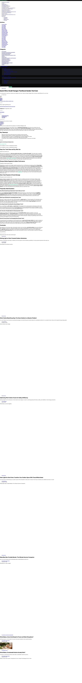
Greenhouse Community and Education (9, 11)
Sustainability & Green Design (7, 62)
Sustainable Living (5, 63)
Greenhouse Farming (5, 2)
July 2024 (4, 46)
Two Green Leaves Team (6, 560)
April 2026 (4, 28)
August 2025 (4, 35)
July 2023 (4, 47)
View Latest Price (3, 143)
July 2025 (4, 36)
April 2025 (4, 39)
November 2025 (5, 32)
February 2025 (4, 41)
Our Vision (5, 20)
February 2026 (4, 30)
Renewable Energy (5, 61)
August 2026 (4, 24)
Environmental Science (6, 54)
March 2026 (4, 29)
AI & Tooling (4, 51)
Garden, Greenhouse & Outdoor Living (9, 55)
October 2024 (4, 43)
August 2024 (4, 45)
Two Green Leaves (3, 0)
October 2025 (4, 33)
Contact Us (5, 18)
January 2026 (4, 31)
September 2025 (5, 34)
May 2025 (4, 38)
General (3, 56)
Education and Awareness (6, 12)
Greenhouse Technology (6, 10)
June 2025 (4, 37)
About (3, 79)
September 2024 (5, 44)
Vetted (3, 3)
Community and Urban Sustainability (8, 52)
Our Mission (5, 17)
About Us (3, 16)
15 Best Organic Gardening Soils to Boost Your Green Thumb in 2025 (7, 106)
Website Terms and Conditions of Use (8, 14)
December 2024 (5, 42)
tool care (3, 117)
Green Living (4, 4)
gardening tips (4, 116)
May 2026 (4, 27)
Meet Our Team (6, 19)
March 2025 (4, 40)
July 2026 (4, 25)
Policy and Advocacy (6, 9)
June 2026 (4, 26)
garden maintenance (5, 115)
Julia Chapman (2, 112)
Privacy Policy (4, 13)
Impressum (4, 15)
